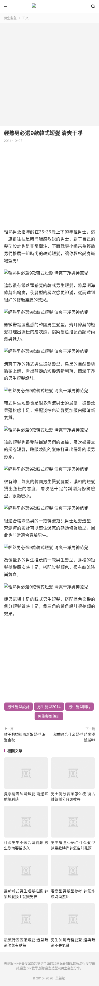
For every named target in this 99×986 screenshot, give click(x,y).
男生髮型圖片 (79, 706)
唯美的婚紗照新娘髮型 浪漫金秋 (25, 737)
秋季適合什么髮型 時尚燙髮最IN (74, 737)
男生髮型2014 (49, 706)
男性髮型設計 (18, 706)
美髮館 (49, 6)
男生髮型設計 (49, 716)
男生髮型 (10, 18)
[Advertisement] (49, 72)
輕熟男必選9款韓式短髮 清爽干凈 (43, 133)
